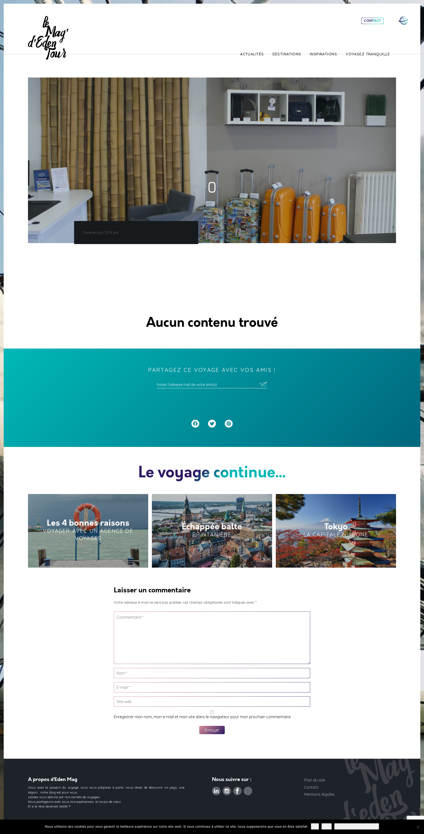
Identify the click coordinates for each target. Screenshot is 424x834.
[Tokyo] (336, 531)
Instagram (227, 790)
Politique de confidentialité (356, 826)
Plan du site (314, 780)
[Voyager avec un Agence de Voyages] (88, 531)
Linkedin (216, 790)
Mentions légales (319, 794)
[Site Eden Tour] (403, 20)
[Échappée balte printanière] (212, 531)
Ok (315, 826)
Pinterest (248, 790)
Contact (372, 21)
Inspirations (323, 54)
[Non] (417, 826)
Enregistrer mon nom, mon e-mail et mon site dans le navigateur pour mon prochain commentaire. (202, 716)
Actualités (252, 54)
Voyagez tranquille (368, 54)
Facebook (237, 790)
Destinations (287, 54)
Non (326, 826)
